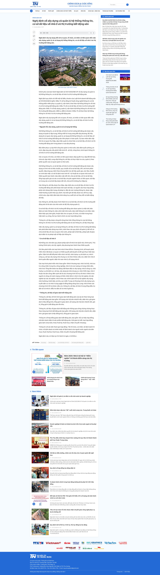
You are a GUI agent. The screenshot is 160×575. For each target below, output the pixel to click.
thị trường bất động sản (78, 342)
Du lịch (76, 11)
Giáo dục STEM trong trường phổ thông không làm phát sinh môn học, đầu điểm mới (115, 54)
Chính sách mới (37, 18)
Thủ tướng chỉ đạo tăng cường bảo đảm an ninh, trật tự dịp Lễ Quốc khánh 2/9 (112, 121)
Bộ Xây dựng (52, 342)
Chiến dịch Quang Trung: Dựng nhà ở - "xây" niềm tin (88, 379)
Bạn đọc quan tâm (110, 71)
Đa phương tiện (120, 11)
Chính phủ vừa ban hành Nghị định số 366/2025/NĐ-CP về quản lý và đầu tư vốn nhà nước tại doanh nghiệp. (73, 402)
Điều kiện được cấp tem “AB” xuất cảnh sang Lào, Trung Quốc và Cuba (73, 410)
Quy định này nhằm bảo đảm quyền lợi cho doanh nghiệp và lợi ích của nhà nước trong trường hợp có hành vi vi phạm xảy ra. (73, 432)
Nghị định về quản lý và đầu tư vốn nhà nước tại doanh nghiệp (70, 396)
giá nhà (88, 342)
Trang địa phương (107, 11)
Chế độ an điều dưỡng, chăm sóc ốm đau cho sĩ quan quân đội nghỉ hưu (72, 454)
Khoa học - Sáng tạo (94, 11)
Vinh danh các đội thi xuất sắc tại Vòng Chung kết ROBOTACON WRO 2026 (112, 78)
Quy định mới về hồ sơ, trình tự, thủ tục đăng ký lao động (68, 525)
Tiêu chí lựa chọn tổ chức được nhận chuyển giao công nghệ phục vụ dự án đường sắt (72, 511)
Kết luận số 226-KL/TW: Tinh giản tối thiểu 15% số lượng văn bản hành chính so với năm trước (73, 497)
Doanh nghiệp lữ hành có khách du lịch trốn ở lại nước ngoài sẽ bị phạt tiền (73, 425)
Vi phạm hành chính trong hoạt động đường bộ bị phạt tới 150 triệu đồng (72, 483)
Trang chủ (119, 571)
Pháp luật (51, 11)
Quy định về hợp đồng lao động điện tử (62, 468)
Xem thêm (36, 391)
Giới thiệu (127, 571)
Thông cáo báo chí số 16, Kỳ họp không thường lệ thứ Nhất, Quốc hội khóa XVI (112, 89)
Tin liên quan (38, 349)
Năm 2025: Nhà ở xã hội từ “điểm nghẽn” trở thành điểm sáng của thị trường (78, 358)
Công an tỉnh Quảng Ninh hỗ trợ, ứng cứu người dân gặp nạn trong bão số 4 (111, 111)
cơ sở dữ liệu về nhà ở (63, 342)
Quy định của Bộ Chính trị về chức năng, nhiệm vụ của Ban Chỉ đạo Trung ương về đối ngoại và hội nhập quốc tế (115, 22)
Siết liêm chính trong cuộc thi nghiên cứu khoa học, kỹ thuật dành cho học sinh (114, 39)
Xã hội (44, 11)
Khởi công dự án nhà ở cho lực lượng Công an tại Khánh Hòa (54, 379)
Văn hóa (83, 11)
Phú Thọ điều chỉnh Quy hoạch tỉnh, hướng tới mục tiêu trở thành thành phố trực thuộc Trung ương (73, 439)
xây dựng (43, 342)
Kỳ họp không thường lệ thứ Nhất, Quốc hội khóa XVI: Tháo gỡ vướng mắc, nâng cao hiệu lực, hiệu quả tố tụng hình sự (115, 100)
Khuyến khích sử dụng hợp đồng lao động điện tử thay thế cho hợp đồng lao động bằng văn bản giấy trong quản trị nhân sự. (73, 474)
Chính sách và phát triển (64, 11)
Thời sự (37, 11)
